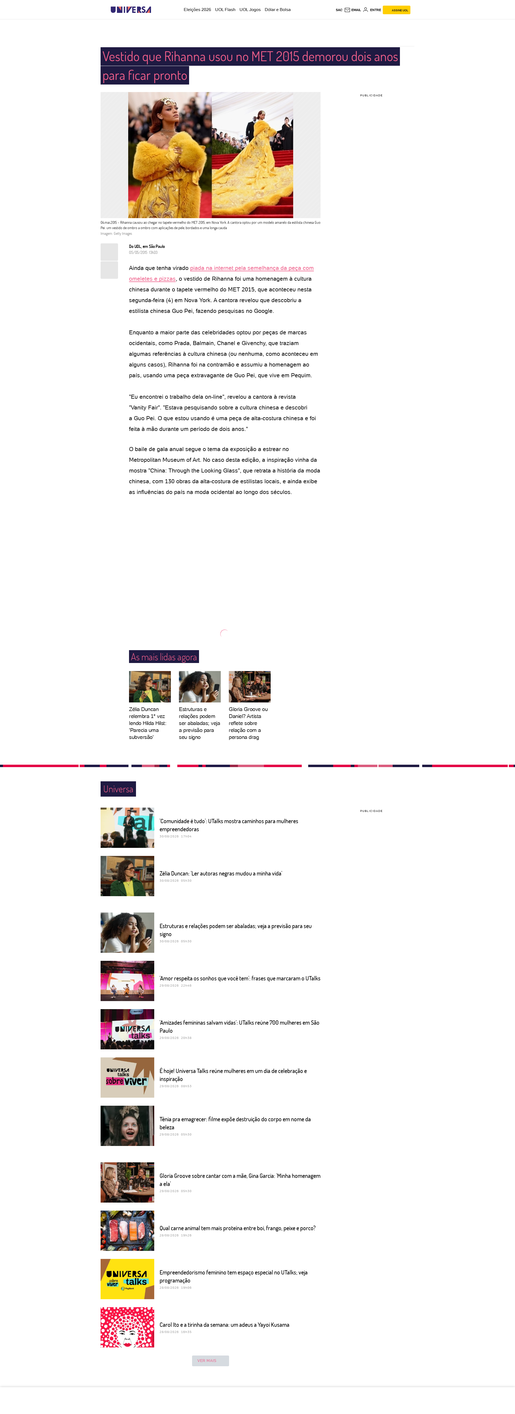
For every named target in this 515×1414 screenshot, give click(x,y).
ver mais (206, 1360)
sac (339, 10)
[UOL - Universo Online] (155, 9)
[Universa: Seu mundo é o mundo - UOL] (131, 9)
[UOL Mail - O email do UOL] (352, 10)
